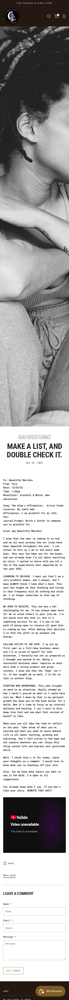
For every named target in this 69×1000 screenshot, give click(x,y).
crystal (32, 437)
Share (11, 863)
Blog (22, 437)
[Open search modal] (48, 16)
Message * (9, 936)
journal (44, 437)
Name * (7, 904)
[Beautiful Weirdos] (12, 16)
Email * (8, 920)
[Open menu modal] (64, 16)
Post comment (13, 970)
